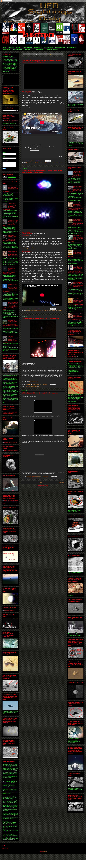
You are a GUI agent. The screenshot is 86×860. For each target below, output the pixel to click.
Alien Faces (11, 47)
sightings (57, 162)
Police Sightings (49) (71, 47)
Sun (59, 310)
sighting (53, 162)
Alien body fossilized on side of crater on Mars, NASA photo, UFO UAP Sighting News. (10, 339)
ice (39, 162)
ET (37, 162)
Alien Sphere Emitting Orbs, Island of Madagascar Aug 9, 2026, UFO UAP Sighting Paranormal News (10, 270)
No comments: (45, 476)
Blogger (45, 851)
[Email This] (45, 161)
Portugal (46, 162)
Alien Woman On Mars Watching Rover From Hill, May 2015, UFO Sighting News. (75, 189)
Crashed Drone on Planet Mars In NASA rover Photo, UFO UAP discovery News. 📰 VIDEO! (10, 254)
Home (4, 47)
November (48, 477)
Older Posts (61, 482)
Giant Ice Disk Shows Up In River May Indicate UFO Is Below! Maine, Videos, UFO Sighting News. (42, 61)
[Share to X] (47, 161)
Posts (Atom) (45, 485)
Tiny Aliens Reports (39, 49)
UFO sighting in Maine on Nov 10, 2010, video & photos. (40, 393)
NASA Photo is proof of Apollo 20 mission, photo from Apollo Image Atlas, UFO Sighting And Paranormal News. (75, 223)
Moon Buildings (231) (60, 47)
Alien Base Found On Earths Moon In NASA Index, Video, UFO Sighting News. (75, 285)
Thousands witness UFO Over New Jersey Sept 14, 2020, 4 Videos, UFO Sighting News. (75, 174)
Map (47, 310)
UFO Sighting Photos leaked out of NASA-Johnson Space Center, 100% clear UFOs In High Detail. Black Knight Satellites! (75, 269)
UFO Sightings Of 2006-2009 (52, 49)
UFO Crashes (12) (28, 49)
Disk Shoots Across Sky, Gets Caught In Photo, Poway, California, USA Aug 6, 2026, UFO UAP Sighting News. (10, 306)
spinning (23, 163)
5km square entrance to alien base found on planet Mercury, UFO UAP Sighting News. (9, 238)
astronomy (33, 162)
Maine (41, 162)
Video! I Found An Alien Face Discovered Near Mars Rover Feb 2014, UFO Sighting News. (75, 316)
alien (27, 162)
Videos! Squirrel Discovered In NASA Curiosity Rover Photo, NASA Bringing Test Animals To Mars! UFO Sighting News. (75, 206)
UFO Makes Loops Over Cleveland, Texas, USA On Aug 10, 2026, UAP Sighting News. (10, 188)
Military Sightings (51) (17, 49)
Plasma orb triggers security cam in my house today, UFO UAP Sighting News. (10, 222)
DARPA (39, 310)
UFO (26, 163)
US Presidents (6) (38, 47)
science (50, 162)
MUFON (30, 386)
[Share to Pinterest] (50, 161)
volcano (28, 311)
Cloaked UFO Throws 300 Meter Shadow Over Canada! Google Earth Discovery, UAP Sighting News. (10, 324)
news (44, 162)
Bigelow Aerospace (34, 310)
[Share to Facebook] (49, 161)
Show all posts (50, 54)
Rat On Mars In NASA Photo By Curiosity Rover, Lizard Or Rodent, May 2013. (75, 253)
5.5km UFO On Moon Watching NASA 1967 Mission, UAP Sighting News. (9, 206)
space (60, 162)
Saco (33, 386)
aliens (29, 162)
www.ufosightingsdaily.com (29, 248)
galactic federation (31, 477)
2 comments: (44, 308)
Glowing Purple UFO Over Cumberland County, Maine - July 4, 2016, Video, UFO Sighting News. (42, 171)
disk (36, 162)
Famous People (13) (27, 47)
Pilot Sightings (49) (48, 47)
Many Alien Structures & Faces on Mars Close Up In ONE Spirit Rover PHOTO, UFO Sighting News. (75, 301)
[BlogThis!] (46, 161)
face (42, 310)
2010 (27, 477)
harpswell (37, 477)
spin (62, 162)
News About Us (6, 49)
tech (61, 310)
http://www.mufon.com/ (33, 381)
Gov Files (18, 47)
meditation (44, 477)
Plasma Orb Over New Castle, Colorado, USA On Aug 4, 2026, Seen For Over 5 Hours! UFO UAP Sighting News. (10, 288)
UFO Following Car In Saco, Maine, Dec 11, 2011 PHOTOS (40, 318)
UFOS (29, 163)
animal (29, 310)
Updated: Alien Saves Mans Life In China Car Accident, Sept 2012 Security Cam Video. (75, 238)
